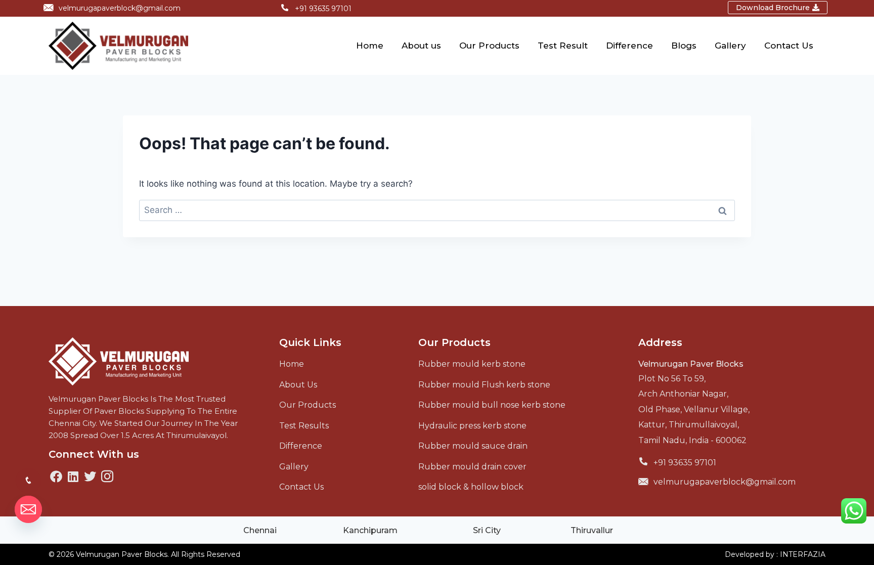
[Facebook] (56, 476)
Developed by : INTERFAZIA (775, 554)
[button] (777, 7)
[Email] (28, 509)
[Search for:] (437, 210)
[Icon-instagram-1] (107, 476)
